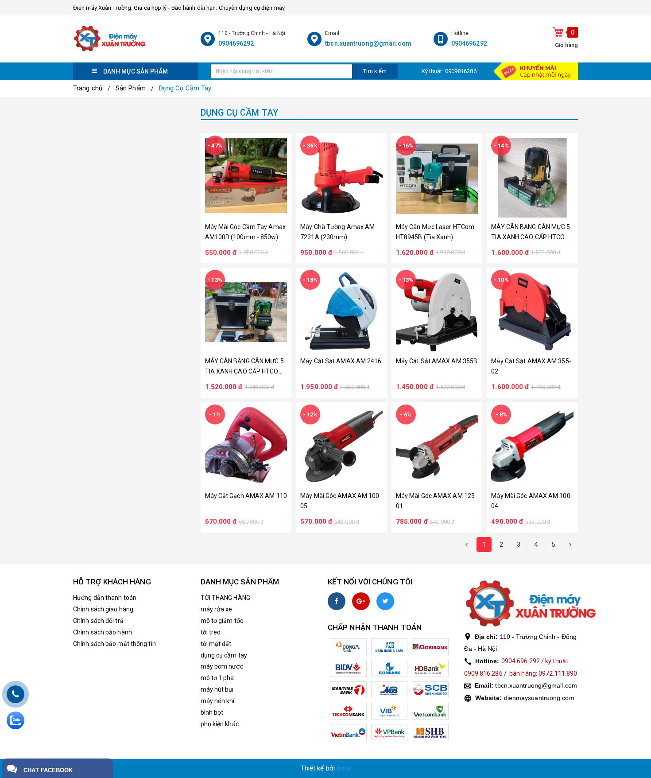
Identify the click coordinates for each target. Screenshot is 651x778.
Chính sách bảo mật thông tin (114, 643)
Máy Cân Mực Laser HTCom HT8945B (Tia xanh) (435, 232)
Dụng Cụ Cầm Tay (185, 88)
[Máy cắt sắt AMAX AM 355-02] (532, 312)
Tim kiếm (375, 71)
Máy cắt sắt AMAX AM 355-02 (531, 366)
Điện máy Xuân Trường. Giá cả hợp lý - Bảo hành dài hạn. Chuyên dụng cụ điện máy (179, 7)
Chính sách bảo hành (102, 632)
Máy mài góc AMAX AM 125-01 (436, 501)
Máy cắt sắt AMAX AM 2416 (340, 361)
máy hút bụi (217, 689)
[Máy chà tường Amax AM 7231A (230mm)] (341, 178)
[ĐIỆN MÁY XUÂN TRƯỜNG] (134, 38)
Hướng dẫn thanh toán (104, 597)
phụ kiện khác (220, 723)
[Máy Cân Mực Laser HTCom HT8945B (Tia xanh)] (437, 178)
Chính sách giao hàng (103, 609)
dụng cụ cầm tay (224, 655)
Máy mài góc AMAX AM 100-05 (340, 501)
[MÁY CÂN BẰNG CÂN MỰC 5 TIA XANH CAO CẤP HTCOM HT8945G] (532, 178)
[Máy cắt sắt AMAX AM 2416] (341, 312)
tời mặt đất (216, 643)
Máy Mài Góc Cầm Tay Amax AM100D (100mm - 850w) (245, 232)
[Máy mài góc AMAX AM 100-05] (341, 446)
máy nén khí (218, 700)
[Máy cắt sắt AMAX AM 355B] (437, 312)
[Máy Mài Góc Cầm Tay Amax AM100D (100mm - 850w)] (246, 178)
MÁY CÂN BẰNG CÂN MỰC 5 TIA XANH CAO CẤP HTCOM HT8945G (530, 232)
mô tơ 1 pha (217, 677)
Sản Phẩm (131, 88)
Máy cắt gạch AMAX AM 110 (246, 495)
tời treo (211, 632)
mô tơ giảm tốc (222, 620)
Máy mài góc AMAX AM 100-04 (531, 501)
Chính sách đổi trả (98, 620)
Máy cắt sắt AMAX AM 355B (436, 361)
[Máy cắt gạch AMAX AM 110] (246, 446)
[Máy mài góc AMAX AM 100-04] (532, 446)
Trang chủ (87, 88)
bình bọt (212, 712)
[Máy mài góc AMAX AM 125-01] (437, 446)
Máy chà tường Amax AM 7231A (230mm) (337, 232)
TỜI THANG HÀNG (225, 597)
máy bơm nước (222, 666)
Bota (343, 768)
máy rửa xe (216, 609)
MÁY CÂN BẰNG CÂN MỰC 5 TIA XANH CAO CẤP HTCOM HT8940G (244, 367)
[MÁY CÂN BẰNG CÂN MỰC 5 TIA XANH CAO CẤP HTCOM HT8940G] (246, 312)
